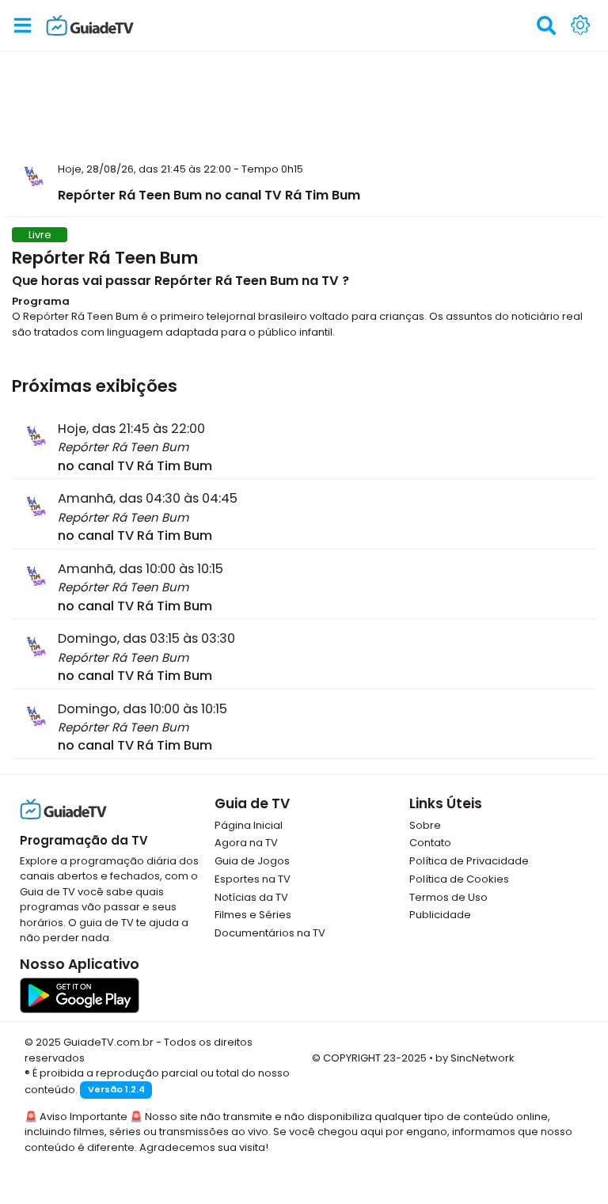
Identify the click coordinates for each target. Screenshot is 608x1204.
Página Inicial (249, 825)
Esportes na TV (253, 879)
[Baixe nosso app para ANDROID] (79, 994)
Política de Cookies (459, 879)
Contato (430, 842)
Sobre (425, 825)
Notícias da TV (251, 897)
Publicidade (440, 914)
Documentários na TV (270, 932)
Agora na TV (246, 842)
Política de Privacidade (469, 860)
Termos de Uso (448, 897)
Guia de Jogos (252, 860)
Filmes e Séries (253, 914)
